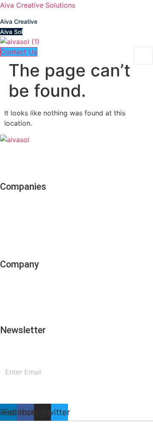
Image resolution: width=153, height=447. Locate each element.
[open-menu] (143, 56)
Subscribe (77, 394)
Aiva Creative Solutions (37, 5)
